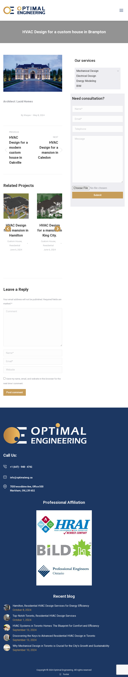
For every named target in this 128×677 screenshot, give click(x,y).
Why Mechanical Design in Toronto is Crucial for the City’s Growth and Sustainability (61, 645)
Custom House (14, 241)
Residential (15, 245)
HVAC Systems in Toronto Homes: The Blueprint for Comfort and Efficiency (56, 625)
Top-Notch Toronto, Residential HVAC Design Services (44, 615)
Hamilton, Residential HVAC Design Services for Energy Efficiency (51, 605)
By (26, 115)
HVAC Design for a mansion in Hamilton (16, 230)
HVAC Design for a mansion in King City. (49, 230)
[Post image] (16, 206)
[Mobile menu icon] (121, 10)
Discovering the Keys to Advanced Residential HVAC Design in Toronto (54, 635)
